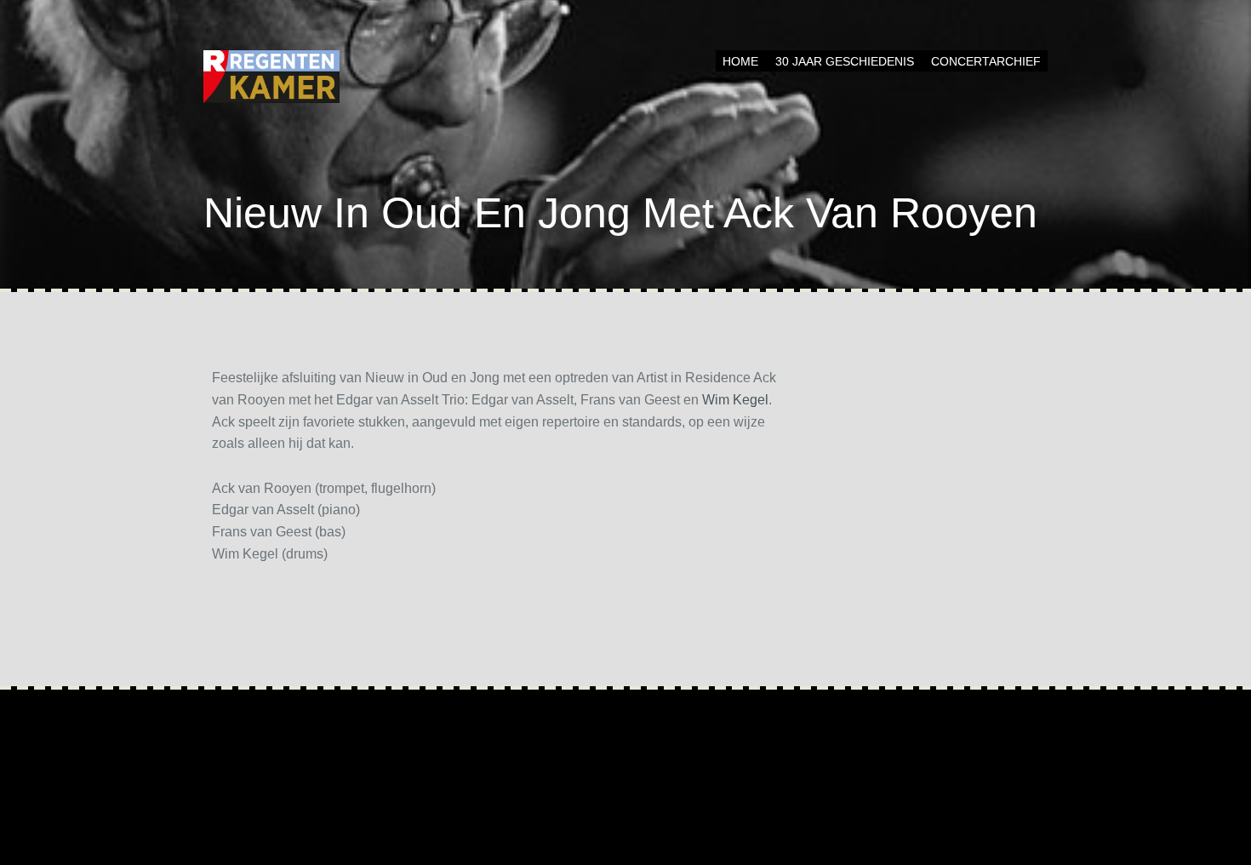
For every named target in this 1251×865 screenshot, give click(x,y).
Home (740, 61)
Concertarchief (986, 61)
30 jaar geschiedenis (844, 61)
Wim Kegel (735, 399)
